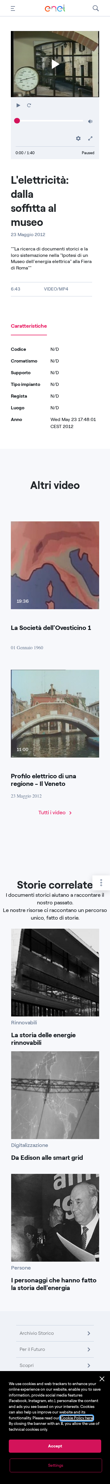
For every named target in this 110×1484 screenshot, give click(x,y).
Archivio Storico (37, 1333)
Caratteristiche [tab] (29, 326)
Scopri (27, 1365)
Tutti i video (52, 812)
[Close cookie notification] (102, 1378)
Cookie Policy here (77, 1418)
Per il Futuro (32, 1349)
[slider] (17, 120)
